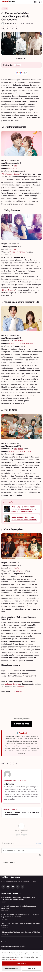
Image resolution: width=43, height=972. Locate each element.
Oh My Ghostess (8, 290)
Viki (15, 166)
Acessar (38, 843)
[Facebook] (3, 887)
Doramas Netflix (17, 691)
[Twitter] (18, 887)
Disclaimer (5, 950)
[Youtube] (13, 887)
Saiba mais (13, 959)
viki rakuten (19, 687)
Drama (28, 451)
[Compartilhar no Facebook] (7, 28)
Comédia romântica (17, 252)
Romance (13, 168)
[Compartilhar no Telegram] (16, 28)
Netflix (20, 341)
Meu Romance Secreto (11, 174)
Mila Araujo (9, 783)
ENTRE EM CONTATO (21, 724)
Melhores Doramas (12, 684)
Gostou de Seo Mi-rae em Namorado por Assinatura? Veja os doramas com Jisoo (20, 916)
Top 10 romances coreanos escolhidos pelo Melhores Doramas (20, 924)
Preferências (32, 968)
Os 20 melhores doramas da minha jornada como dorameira (24, 518)
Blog (5, 9)
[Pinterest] (22, 887)
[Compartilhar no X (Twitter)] (12, 28)
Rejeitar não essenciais (11, 968)
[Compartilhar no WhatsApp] (3, 28)
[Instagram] (8, 887)
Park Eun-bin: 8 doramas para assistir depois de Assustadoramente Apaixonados (18, 899)
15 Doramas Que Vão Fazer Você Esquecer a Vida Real (20, 932)
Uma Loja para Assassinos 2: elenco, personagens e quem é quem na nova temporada (24, 509)
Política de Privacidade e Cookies (13, 946)
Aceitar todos (21, 963)
